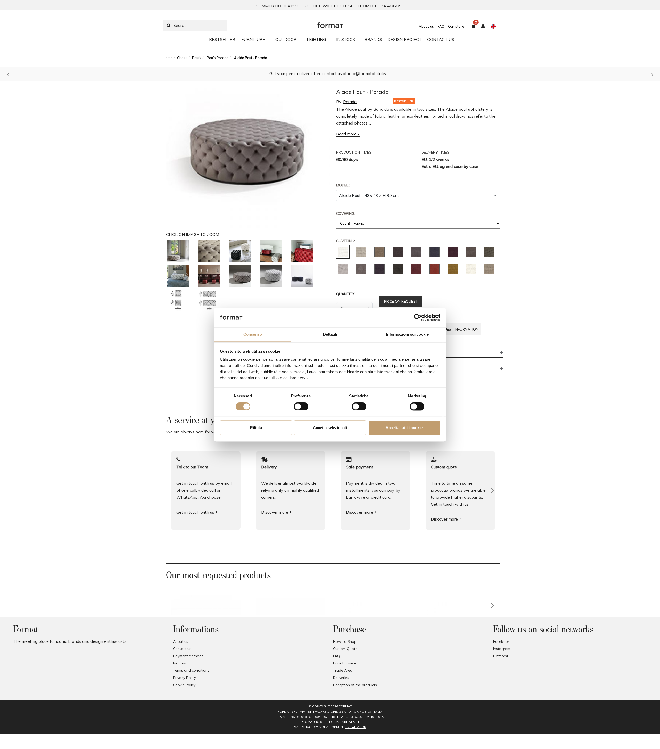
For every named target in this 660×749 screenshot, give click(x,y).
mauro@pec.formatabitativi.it (333, 722)
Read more (346, 133)
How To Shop (344, 641)
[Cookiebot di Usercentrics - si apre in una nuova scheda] (417, 317)
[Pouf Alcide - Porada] (178, 251)
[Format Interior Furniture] (330, 24)
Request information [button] (457, 329)
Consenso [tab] (252, 334)
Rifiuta (256, 428)
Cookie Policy (184, 684)
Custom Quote (345, 648)
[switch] (301, 406)
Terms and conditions (191, 670)
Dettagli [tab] (330, 334)
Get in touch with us (195, 512)
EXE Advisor (355, 727)
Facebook (501, 641)
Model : (343, 185)
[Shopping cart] (473, 26)
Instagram (501, 648)
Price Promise (344, 663)
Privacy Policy (184, 677)
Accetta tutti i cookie (404, 428)
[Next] (492, 490)
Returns (179, 663)
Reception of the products (355, 684)
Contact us (182, 648)
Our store (456, 26)
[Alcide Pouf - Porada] (248, 155)
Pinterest (500, 656)
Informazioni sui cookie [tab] (407, 334)
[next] (492, 605)
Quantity (345, 294)
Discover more (274, 512)
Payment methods (188, 656)
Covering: (345, 213)
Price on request (400, 301)
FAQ (441, 26)
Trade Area (342, 670)
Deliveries (341, 677)
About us (426, 26)
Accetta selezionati (330, 428)
